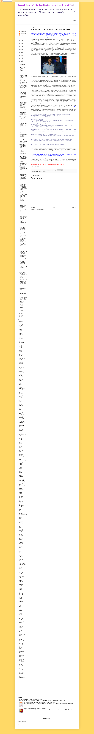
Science (20, 594)
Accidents (20, 321)
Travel (20, 652)
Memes (20, 522)
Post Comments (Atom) (40, 209)
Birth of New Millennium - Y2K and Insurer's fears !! (23, 232)
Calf (19, 368)
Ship (19, 600)
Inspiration (20, 477)
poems (20, 569)
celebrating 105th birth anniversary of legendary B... (23, 79)
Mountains (20, 535)
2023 (20, 45)
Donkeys (20, 409)
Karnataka (20, 491)
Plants (20, 568)
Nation (20, 544)
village (20, 667)
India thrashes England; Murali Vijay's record (23, 106)
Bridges (20, 360)
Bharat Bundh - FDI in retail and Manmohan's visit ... (23, 125)
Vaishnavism (21, 659)
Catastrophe (21, 372)
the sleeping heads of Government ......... (23, 291)
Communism (21, 385)
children (20, 379)
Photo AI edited (21, 563)
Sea (19, 596)
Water (20, 669)
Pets (19, 560)
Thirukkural (20, 642)
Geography (20, 456)
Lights (20, 504)
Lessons (20, 501)
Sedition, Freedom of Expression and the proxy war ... (23, 217)
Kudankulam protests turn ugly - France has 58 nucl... (23, 203)
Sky (19, 605)
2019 (20, 51)
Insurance (20, 480)
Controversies (21, 389)
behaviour (20, 350)
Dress (20, 413)
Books (20, 359)
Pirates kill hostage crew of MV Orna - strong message (23, 259)
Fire (19, 435)
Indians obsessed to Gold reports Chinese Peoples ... (23, 294)
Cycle (20, 400)
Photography (21, 564)
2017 (20, 54)
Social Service (21, 611)
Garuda (20, 455)
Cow (19, 392)
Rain (19, 580)
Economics (20, 414)
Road (19, 586)
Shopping (20, 601)
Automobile (21, 343)
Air (19, 326)
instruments (21, 479)
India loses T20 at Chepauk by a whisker (23, 206)
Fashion (20, 429)
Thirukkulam (21, 640)
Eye (19, 426)
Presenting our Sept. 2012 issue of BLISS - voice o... (23, 160)
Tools (19, 647)
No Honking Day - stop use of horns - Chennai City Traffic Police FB (35, 708)
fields (19, 433)
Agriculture (20, 325)
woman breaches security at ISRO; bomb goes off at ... (23, 96)
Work (19, 676)
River (19, 585)
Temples (20, 635)
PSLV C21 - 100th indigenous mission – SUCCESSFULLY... (23, 240)
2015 (20, 57)
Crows (20, 396)
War (19, 668)
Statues (20, 622)
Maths (20, 518)
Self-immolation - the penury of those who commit (23, 83)
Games (20, 451)
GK (37, 171)
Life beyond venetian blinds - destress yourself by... (23, 164)
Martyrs (20, 517)
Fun (19, 447)
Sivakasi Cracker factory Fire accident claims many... (23, 244)
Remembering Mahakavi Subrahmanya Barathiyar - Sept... (23, 221)
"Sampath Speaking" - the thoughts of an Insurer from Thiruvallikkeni (46, 5)
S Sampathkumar (23, 31)
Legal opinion (21, 500)
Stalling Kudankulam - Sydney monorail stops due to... (23, 103)
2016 (20, 55)
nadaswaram (21, 543)
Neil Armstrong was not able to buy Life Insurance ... (23, 266)
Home (54, 207)
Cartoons (20, 371)
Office (20, 551)
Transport (20, 651)
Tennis (20, 636)
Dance (20, 401)
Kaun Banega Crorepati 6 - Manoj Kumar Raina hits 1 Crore (50, 29)
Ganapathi (20, 452)
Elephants (20, 418)
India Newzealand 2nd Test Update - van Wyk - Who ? (23, 282)
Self (19, 598)
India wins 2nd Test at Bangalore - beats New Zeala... (23, 270)
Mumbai (20, 538)
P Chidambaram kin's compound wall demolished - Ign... (23, 93)
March (21, 308)
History (20, 468)
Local (19, 506)
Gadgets (20, 450)
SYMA (20, 630)
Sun (19, 627)
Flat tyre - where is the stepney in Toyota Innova (23, 286)
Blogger (49, 718)
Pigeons (20, 565)
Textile (20, 639)
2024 (20, 43)
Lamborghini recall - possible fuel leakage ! (23, 192)
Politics (20, 572)
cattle (19, 375)
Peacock (20, 555)
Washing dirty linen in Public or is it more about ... (23, 172)
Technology (21, 634)
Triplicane (20, 655)
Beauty (20, 349)
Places (20, 567)
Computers (20, 387)
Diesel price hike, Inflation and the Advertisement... (23, 110)
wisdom (20, 673)
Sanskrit (20, 592)
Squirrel (20, 617)
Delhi (19, 404)
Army (19, 339)
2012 (20, 61)
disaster (20, 405)
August (21, 301)
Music (20, 539)
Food (19, 442)
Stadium (20, 618)
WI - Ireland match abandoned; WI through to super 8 (23, 100)
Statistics (20, 621)
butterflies (20, 367)
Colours (20, 383)
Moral (20, 534)
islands (20, 484)
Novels (20, 550)
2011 (20, 313)
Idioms (20, 472)
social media (21, 610)
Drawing (20, 412)
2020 (20, 49)
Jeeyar (20, 487)
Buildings (20, 364)
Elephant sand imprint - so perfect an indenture (23, 135)
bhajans (20, 354)
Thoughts (20, 644)
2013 (20, 60)
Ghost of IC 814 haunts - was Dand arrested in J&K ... (23, 182)
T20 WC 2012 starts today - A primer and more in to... (23, 154)
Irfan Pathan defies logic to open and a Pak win (23, 69)
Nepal (20, 547)
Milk (19, 527)
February (21, 310)
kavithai (20, 492)
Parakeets (20, 554)
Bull (19, 366)
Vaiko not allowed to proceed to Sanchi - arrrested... (23, 117)
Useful (20, 657)
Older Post (74, 207)
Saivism (20, 590)
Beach (20, 347)
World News (21, 677)
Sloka (20, 607)
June (21, 304)
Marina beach (21, 513)
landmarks (20, 496)
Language (20, 497)
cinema (20, 380)
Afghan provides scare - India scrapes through (23, 138)
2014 (20, 58)
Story (19, 623)
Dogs (19, 408)
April (20, 307)
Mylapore (20, 540)
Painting (20, 552)
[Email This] (57, 170)
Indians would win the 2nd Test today (23, 280)
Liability (20, 502)
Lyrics (20, 509)
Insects (20, 476)
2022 (20, 46)
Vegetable (20, 661)
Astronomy (20, 342)
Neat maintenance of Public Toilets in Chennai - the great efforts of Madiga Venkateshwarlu (39, 702)
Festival (20, 430)
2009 (20, 316)
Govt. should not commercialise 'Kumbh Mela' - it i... (23, 273)
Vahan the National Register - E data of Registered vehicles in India (30, 699)
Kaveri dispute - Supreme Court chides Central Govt (23, 263)
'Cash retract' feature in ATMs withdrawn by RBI (23, 276)
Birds (19, 355)
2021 (20, 48)
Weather (20, 672)
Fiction (20, 431)
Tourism (20, 648)
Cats (19, 374)
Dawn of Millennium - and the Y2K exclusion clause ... (23, 228)
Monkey (20, 530)
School (20, 593)
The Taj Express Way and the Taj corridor (23, 175)
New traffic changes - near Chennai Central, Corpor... (23, 185)
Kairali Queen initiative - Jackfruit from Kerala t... (23, 121)
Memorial (20, 523)
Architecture (21, 338)
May (20, 305)
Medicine (20, 521)
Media (20, 519)
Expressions (21, 425)
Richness (20, 584)
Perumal (20, 559)
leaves (20, 498)
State (19, 619)
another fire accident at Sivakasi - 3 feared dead (23, 73)
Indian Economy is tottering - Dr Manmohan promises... (23, 199)
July (20, 302)
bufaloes (20, 362)
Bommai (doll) (21, 358)
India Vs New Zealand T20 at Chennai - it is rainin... (23, 225)
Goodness (20, 462)
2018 (20, 52)
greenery (20, 463)
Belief (20, 351)
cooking (20, 391)
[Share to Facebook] (61, 170)
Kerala (20, 493)
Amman (20, 328)
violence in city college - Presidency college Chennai (23, 248)
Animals (20, 334)
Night (19, 548)
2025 (20, 42)
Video (20, 665)
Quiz (19, 577)
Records (20, 581)
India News (40, 171)
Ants (19, 337)
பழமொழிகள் (21, 678)
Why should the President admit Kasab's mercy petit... (23, 146)
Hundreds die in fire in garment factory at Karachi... (23, 188)
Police (20, 571)
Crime (20, 395)
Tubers (20, 656)
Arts (19, 341)
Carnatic (20, 370)
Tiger (19, 646)
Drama (20, 410)
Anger (20, 333)
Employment (21, 421)
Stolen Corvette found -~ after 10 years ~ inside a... (23, 128)
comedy (20, 384)
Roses (20, 588)
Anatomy (20, 329)
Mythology (20, 542)
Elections (20, 417)
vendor (20, 664)
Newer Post (33, 207)
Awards (20, 345)
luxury (20, 508)
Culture (20, 397)
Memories (20, 525)
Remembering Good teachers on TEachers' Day (23, 252)
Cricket (20, 393)
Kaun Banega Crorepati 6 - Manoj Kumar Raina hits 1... (23, 210)
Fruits (19, 446)
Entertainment (21, 422)
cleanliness (21, 381)
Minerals (20, 529)
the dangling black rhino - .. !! (23, 289)
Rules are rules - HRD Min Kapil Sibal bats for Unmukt (23, 298)
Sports (20, 615)
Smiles (20, 609)
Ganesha (20, 454)
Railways (20, 579)
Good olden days (21, 460)
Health (20, 464)
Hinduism (20, 467)
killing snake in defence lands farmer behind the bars (23, 168)
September (22, 67)
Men (19, 526)
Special (20, 614)
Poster (20, 573)
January (21, 311)
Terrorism (20, 638)
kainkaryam (21, 489)
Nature (20, 546)
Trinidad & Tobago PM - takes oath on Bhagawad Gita (23, 157)
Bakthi (20, 346)
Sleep (20, 606)
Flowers (20, 441)
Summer (20, 626)
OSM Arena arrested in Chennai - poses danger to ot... (23, 86)
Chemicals (20, 376)
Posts (20, 723)
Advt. (19, 322)
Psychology (21, 576)
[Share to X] (60, 170)
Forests (20, 443)
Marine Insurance (22, 514)
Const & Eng (21, 388)
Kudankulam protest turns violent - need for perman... (23, 214)
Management (21, 512)
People (20, 556)
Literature (20, 505)
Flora (19, 439)
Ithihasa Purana (21, 485)
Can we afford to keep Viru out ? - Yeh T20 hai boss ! (23, 90)
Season (20, 597)
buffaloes (20, 363)
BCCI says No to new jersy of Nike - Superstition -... (23, 195)
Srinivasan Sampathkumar (22, 35)
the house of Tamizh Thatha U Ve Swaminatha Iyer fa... (23, 178)
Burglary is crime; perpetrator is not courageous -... (23, 236)
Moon (20, 533)
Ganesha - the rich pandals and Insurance (23, 132)
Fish (19, 438)
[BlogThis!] (59, 170)
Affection (20, 324)
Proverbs (20, 575)
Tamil (19, 631)
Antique (20, 335)
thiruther (20, 643)
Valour (20, 660)
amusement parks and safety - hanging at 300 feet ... (23, 114)
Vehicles (20, 663)
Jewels (20, 488)
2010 (20, 315)
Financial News (21, 434)
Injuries (20, 475)
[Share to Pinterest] (62, 170)
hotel (19, 471)
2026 (20, 40)
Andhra (20, 330)
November (21, 64)
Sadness (20, 589)
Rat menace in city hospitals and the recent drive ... (23, 255)
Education (35, 171)
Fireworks (20, 437)
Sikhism (20, 602)
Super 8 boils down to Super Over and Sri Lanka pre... (23, 76)
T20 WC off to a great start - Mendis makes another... (23, 142)
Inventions (20, 483)
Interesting (44, 171)
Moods (20, 531)
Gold (19, 459)
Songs (20, 613)
